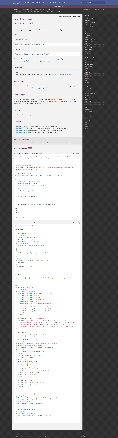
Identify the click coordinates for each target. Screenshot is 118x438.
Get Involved (47, 2)
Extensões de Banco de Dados (42, 9)
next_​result (88, 76)
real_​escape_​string (90, 88)
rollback (87, 95)
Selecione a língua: (63, 16)
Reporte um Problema (65, 143)
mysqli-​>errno (89, 41)
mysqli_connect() (58, 74)
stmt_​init (87, 109)
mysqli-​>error (88, 43)
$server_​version (89, 64)
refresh (87, 128)
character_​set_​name (90, 26)
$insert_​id (87, 70)
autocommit (88, 20)
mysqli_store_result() (29, 61)
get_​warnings (88, 66)
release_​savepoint (90, 93)
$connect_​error (89, 33)
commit (87, 30)
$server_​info (88, 62)
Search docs (87, 2)
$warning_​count (89, 119)
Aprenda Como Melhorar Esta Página (24, 143)
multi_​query (88, 74)
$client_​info (88, 53)
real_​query (88, 90)
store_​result (88, 111)
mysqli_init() (68, 74)
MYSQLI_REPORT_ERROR (56, 99)
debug (87, 37)
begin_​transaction (90, 22)
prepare (87, 82)
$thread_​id (88, 113)
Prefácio (16, 9)
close (86, 28)
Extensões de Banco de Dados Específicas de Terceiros (30, 11)
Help (54, 2)
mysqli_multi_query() (61, 59)
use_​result (88, 117)
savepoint (87, 97)
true (20, 86)
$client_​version (89, 55)
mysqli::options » (99, 9)
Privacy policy (81, 436)
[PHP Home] (16, 2)
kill (86, 124)
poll (86, 80)
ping (86, 126)
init (86, 122)
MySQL (47, 11)
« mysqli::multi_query (86, 9)
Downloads (26, 2)
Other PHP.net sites (69, 436)
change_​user (88, 24)
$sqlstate (87, 103)
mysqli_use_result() (43, 61)
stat (86, 107)
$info (86, 68)
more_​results (88, 72)
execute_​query (89, 47)
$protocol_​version (89, 61)
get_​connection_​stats (90, 57)
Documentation (36, 2)
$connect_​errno (89, 32)
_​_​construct (88, 35)
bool (44, 44)
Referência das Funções (26, 9)
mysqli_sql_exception (20, 103)
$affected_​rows (89, 18)
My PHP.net (51, 436)
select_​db (87, 99)
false (37, 86)
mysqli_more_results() (42, 88)
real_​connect (88, 86)
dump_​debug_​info (90, 39)
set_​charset (88, 101)
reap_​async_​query (90, 91)
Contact (59, 436)
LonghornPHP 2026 (59, 6)
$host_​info (88, 59)
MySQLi (53, 11)
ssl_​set (87, 105)
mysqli (58, 11)
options (87, 78)
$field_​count (88, 49)
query (86, 84)
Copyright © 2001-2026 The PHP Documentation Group (30, 436)
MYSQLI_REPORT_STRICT (61, 101)
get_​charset (88, 51)
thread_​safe (88, 115)
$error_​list (88, 45)
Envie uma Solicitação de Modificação (47, 143)
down (17, 153)
